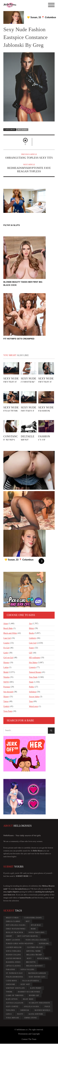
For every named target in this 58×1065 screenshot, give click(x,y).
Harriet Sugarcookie (29, 992)
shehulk (24, 1010)
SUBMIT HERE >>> (24, 876)
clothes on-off (35, 947)
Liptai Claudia (13, 966)
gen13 (9, 1014)
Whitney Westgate (15, 988)
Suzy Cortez (12, 1007)
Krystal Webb (33, 951)
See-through (8, 692)
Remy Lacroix (13, 940)
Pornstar (6, 687)
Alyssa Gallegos (14, 1003)
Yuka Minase (12, 1018)
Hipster (6, 662)
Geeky (5, 653)
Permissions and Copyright (29, 1034)
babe (33, 929)
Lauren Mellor (14, 947)
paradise (10, 970)
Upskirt (6, 706)
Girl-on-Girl (8, 658)
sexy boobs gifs (37, 977)
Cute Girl (32, 643)
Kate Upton (12, 999)
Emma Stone (30, 1018)
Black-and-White (10, 633)
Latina (5, 667)
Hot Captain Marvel (27, 936)
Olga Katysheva (30, 981)
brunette (31, 962)
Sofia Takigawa (36, 932)
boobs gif (34, 995)
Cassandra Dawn (33, 918)
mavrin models (42, 1010)
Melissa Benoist (34, 966)
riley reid (28, 999)
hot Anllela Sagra (15, 925)
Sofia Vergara (13, 951)
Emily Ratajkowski (15, 929)
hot (28, 921)
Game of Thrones (15, 995)
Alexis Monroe (13, 958)
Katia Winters (36, 1014)
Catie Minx (11, 981)
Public (31, 687)
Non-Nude (33, 677)
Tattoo (5, 701)
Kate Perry (36, 988)
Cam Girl (7, 638)
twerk (9, 992)
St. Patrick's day (14, 973)
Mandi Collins (13, 955)
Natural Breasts (35, 672)
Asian (5, 623)
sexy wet (25, 984)
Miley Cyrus (12, 918)
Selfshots (32, 692)
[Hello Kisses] (22, 5)
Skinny (6, 697)
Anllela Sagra (31, 1007)
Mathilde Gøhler (37, 973)
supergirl (44, 944)
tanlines (10, 1010)
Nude (31, 682)
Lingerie (32, 667)
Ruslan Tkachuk (14, 932)
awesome (10, 984)
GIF (30, 653)
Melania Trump (34, 955)
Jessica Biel (43, 958)
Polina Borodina (14, 977)
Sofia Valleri (27, 970)
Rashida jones (13, 962)
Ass (30, 623)
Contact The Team (29, 1039)
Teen (31, 701)
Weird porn (33, 706)
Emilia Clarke (13, 921)
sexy (29, 958)
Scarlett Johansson (39, 1003)
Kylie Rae (36, 925)
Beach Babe (8, 628)
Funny (31, 648)
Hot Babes (22, 129)
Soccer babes (34, 697)
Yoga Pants (7, 711)
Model (5, 672)
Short (9, 936)
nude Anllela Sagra (36, 940)
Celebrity (32, 638)
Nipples (6, 677)
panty (20, 1014)
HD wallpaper (34, 658)
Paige (47, 1007)
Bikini (31, 628)
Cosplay (6, 643)
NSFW (6, 682)
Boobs (31, 633)
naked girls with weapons (19, 944)
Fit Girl (6, 648)
